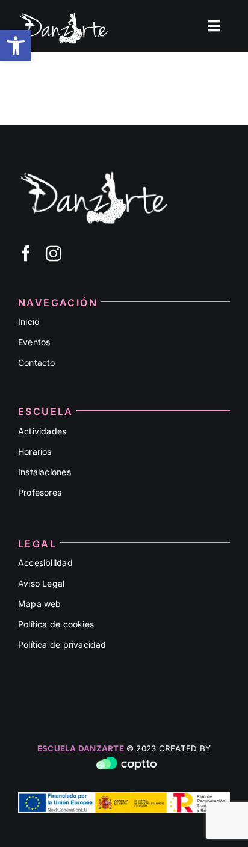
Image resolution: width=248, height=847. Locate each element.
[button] (15, 45)
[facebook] (26, 253)
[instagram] (53, 253)
